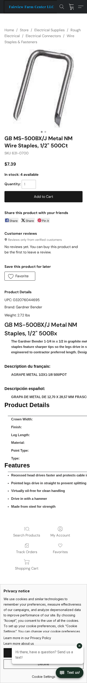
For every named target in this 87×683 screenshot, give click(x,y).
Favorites (60, 552)
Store (24, 30)
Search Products (26, 535)
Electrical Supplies (49, 30)
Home (9, 30)
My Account (60, 535)
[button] (31, 7)
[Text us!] (69, 673)
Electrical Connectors (43, 36)
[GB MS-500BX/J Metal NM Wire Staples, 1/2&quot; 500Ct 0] (43, 88)
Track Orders (26, 552)
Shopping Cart (26, 568)
